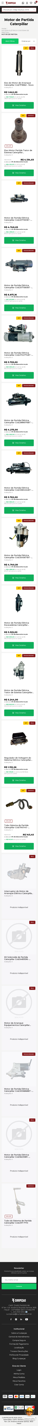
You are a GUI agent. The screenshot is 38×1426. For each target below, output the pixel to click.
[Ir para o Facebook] (11, 1319)
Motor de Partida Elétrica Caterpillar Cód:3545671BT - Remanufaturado (17, 556)
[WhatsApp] (23, 3)
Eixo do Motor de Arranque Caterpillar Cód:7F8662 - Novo (19, 84)
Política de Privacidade (19, 1355)
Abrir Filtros (10, 41)
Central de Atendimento (19, 1337)
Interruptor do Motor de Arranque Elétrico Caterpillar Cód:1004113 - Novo (18, 892)
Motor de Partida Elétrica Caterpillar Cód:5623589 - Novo (16, 1156)
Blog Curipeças (19, 1359)
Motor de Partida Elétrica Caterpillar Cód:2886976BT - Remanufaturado (18, 421)
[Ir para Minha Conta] (27, 3)
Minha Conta (19, 1374)
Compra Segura (19, 1340)
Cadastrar (19, 1286)
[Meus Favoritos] (31, 3)
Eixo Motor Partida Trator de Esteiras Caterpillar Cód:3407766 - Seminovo (18, 151)
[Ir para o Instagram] (16, 1319)
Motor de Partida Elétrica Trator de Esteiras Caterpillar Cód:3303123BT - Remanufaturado (18, 691)
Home (4, 29)
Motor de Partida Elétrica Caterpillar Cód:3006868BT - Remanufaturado (18, 1090)
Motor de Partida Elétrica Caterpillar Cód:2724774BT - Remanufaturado (18, 354)
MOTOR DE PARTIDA (9, 34)
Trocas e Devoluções (19, 1351)
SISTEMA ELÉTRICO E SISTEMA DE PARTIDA (15, 31)
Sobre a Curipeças (19, 1333)
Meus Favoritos (19, 1381)
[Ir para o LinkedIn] (21, 1319)
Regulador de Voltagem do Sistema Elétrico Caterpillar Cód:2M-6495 (17, 759)
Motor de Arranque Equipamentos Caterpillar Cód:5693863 (17, 1024)
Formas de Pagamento (19, 1344)
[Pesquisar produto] (34, 9)
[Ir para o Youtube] (26, 1319)
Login (19, 1370)
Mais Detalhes (20, 105)
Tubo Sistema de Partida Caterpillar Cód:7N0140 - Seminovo (16, 826)
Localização (19, 1348)
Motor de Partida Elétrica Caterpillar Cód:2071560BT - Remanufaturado (17, 286)
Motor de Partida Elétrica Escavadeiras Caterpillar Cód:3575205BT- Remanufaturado (16, 624)
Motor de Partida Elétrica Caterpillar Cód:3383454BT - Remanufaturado (18, 489)
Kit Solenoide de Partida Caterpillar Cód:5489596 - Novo (16, 958)
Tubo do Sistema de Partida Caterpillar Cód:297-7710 (18, 1222)
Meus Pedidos (19, 1377)
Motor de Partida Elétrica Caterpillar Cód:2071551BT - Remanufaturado (17, 219)
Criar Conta (19, 1385)
